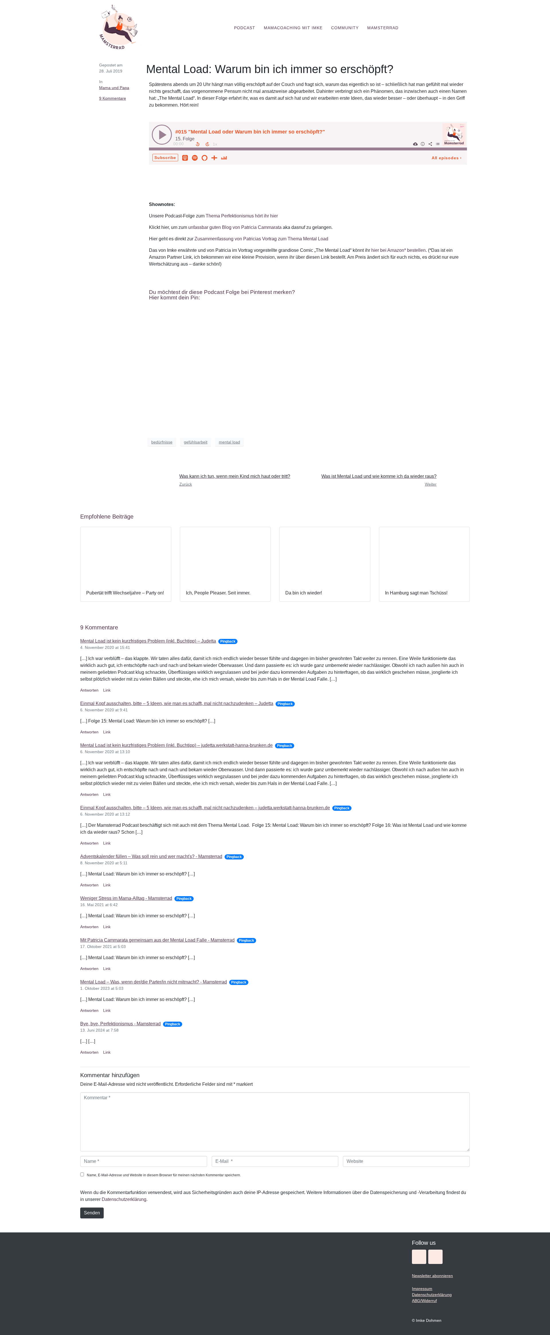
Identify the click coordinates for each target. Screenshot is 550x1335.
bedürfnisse (161, 442)
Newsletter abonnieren (432, 1275)
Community (345, 27)
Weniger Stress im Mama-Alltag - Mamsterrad (126, 898)
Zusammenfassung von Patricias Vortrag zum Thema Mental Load (261, 238)
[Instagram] (419, 1257)
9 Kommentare (112, 98)
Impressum (422, 1288)
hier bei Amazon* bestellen (398, 250)
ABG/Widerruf (424, 1300)
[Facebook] (435, 1257)
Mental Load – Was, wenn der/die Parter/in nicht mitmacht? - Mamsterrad (153, 981)
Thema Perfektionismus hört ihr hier (242, 215)
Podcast (244, 27)
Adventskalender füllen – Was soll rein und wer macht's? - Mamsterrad (151, 856)
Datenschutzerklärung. (125, 1199)
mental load (229, 442)
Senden (92, 1212)
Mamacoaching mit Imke (293, 27)
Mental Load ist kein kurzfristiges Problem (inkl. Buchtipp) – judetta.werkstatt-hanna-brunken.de (176, 745)
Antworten (89, 690)
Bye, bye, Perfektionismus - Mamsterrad (120, 1023)
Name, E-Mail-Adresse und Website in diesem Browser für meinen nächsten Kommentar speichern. (164, 1175)
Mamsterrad (382, 27)
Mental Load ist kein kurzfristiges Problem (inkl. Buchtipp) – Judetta (148, 641)
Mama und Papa (114, 87)
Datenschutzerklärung (432, 1294)
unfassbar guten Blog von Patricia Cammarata (235, 227)
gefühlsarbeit (195, 442)
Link (107, 690)
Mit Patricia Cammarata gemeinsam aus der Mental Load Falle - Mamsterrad (157, 940)
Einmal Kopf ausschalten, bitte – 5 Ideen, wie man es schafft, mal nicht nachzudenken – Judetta (176, 703)
